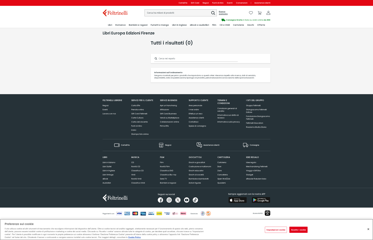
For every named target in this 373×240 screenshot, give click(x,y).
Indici (133, 130)
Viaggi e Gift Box (253, 170)
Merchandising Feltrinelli (257, 166)
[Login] (268, 12)
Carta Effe (135, 105)
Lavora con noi (109, 113)
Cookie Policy (134, 237)
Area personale (195, 105)
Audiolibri (107, 183)
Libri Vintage (108, 174)
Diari (219, 166)
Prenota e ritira (137, 109)
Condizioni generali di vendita (227, 109)
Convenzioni (241, 3)
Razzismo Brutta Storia (256, 127)
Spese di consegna (197, 126)
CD (132, 162)
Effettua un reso (195, 113)
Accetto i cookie (298, 229)
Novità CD (135, 166)
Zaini (219, 170)
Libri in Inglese (109, 170)
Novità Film (165, 166)
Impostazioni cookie (275, 229)
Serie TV (163, 179)
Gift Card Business (168, 113)
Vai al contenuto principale (114, 3)
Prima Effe (164, 126)
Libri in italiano (109, 162)
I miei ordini (194, 109)
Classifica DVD (166, 170)
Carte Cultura (137, 117)
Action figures (195, 183)
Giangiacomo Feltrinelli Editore (256, 110)
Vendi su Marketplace (169, 117)
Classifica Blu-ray (168, 174)
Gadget (249, 174)
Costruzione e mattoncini (200, 166)
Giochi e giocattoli (197, 162)
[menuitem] (110, 25)
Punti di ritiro (218, 3)
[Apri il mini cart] (259, 12)
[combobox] (181, 12)
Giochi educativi (196, 170)
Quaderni (221, 183)
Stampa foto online (139, 134)
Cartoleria (221, 162)
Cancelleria (222, 174)
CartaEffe (183, 3)
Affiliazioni (164, 109)
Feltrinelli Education (254, 123)
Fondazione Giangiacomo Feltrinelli (258, 117)
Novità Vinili (136, 179)
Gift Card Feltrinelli (139, 113)
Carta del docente (139, 122)
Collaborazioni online (169, 122)
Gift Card (195, 3)
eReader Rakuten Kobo (256, 179)
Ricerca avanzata (223, 13)
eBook (105, 179)
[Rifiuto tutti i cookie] (368, 229)
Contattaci (193, 122)
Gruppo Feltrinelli (253, 105)
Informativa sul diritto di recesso (228, 116)
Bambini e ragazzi (168, 183)
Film (162, 162)
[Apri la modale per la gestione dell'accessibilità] (267, 213)
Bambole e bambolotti (199, 179)
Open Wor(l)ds (223, 179)
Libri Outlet (107, 166)
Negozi (206, 3)
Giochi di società (196, 174)
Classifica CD (137, 170)
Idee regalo (251, 162)
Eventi (230, 3)
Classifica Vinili (138, 183)
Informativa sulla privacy (228, 122)
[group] (228, 20)
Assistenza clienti (262, 3)
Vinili (133, 174)
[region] (186, 229)
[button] (213, 13)
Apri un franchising (168, 105)
